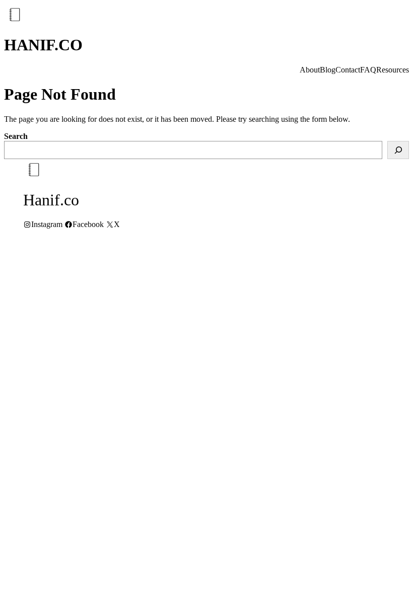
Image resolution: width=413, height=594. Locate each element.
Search (16, 136)
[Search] (398, 150)
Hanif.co (43, 45)
